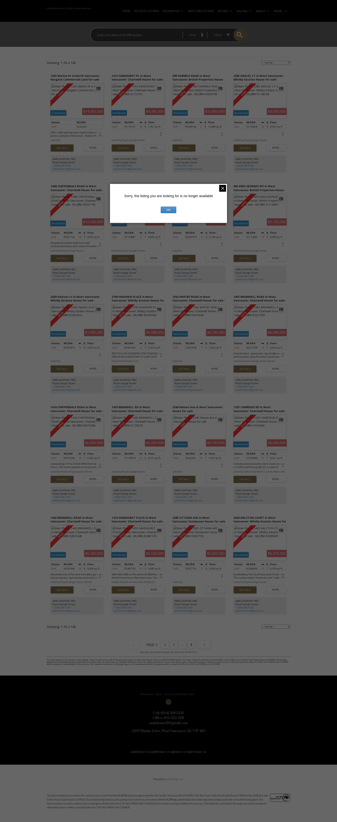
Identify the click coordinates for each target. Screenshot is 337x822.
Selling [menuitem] (242, 11)
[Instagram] (168, 702)
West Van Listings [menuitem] (201, 10)
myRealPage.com (175, 779)
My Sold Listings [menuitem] (146, 10)
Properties (171, 11)
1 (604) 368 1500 (61, 165)
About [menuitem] (261, 11)
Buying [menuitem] (223, 11)
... (183, 645)
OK (168, 209)
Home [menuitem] (126, 10)
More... (279, 11)
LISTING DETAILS (62, 148)
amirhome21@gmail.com (66, 169)
